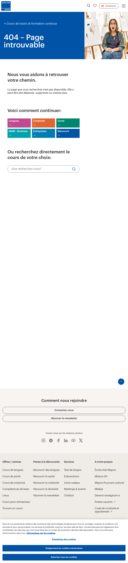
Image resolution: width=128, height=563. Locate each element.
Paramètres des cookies (64, 539)
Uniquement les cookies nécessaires (64, 548)
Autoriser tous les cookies (64, 557)
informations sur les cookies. (41, 533)
